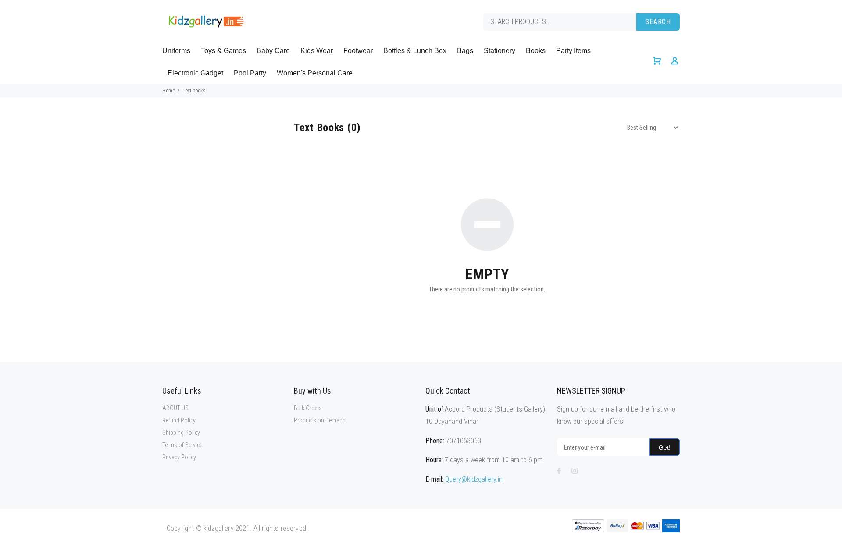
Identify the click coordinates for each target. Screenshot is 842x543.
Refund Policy (179, 420)
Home (168, 91)
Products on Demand (320, 420)
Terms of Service (182, 444)
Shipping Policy (181, 432)
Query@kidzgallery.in (474, 479)
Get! (665, 447)
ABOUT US (175, 408)
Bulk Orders (308, 408)
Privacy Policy (179, 457)
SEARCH (658, 22)
